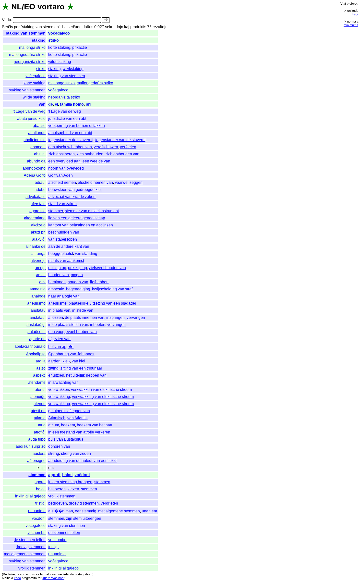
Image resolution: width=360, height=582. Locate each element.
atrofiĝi (40, 432)
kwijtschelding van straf (112, 289)
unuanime (37, 511)
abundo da (36, 161)
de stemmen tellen (64, 533)
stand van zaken (62, 204)
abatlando (37, 133)
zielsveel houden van (107, 268)
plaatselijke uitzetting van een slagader (102, 303)
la (18, 574)
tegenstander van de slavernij (120, 140)
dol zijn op (57, 268)
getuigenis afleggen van (69, 411)
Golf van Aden (60, 175)
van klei (78, 361)
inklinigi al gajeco (30, 496)
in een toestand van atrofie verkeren (79, 432)
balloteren (57, 489)
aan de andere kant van (68, 246)
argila (41, 361)
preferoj (352, 3)
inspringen (115, 317)
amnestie (56, 289)
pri (88, 104)
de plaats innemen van (84, 317)
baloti (67, 475)
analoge (38, 296)
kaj (126, 27)
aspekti (39, 375)
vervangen (136, 317)
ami (42, 282)
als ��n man (60, 511)
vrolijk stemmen (61, 496)
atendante (37, 382)
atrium (53, 425)
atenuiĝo (38, 397)
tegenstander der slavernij (70, 140)
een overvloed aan (64, 161)
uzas (35, 574)
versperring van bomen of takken (76, 126)
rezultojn (160, 27)
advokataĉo (35, 197)
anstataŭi (38, 317)
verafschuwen (106, 147)
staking (39, 40)
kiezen (73, 489)
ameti (41, 275)
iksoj (355, 14)
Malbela (7, 578)
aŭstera (39, 453)
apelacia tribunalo (30, 346)
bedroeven (57, 503)
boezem (68, 425)
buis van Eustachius (65, 439)
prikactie (79, 47)
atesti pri (38, 411)
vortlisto (25, 574)
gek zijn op (77, 268)
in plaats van (59, 310)
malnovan (50, 574)
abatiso (39, 126)
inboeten (97, 324)
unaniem (149, 511)
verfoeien (128, 147)
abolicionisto (35, 140)
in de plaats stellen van (68, 324)
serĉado (75, 27)
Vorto (6, 20)
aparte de (37, 339)
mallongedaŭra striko (27, 54)
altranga (38, 253)
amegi (40, 268)
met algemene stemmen (119, 511)
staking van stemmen (26, 33)
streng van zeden (76, 453)
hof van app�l (60, 347)
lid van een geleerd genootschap (76, 218)
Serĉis (7, 27)
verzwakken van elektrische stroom (101, 389)
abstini (40, 154)
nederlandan (66, 574)
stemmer (55, 211)
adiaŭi (40, 182)
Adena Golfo (35, 175)
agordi (54, 475)
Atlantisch (56, 418)
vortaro (51, 6)
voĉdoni (82, 475)
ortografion (83, 574)
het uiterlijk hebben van (86, 375)
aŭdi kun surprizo (31, 446)
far (39, 578)
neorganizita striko (30, 62)
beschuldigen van (63, 232)
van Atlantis (77, 418)
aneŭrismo (36, 303)
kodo (17, 578)
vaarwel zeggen (129, 182)
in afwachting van (63, 382)
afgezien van (59, 339)
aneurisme (57, 303)
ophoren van (59, 446)
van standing (86, 253)
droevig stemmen (84, 503)
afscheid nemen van (95, 182)
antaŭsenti (36, 332)
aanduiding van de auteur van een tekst (82, 460)
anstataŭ (38, 310)
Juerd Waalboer (53, 578)
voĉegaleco (59, 33)
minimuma (351, 25)
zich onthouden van (122, 154)
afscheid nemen (62, 182)
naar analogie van (64, 296)
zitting (53, 368)
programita (29, 578)
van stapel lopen (62, 239)
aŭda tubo (37, 439)
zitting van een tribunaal (81, 368)
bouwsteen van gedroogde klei (75, 189)
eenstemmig (85, 511)
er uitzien (56, 375)
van (42, 104)
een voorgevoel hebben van (72, 332)
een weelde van (96, 161)
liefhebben (99, 282)
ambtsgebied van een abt (70, 133)
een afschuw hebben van (70, 147)
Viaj (343, 3)
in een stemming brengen (70, 482)
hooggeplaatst (60, 253)
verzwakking (59, 397)
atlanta (40, 418)
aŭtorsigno (36, 460)
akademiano (35, 218)
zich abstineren (61, 154)
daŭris (88, 27)
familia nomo (72, 104)
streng (53, 453)
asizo (41, 368)
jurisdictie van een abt (67, 118)
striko (53, 40)
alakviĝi (39, 239)
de (50, 104)
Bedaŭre (9, 574)
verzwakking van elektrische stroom (103, 397)
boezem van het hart (94, 425)
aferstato (38, 204)
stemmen (37, 475)
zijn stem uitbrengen (83, 518)
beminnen (57, 282)
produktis (138, 27)
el (56, 104)
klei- (66, 361)
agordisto (37, 211)
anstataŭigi (36, 324)
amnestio (38, 289)
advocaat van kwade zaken (72, 197)
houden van (58, 275)
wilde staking (59, 62)
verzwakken (58, 389)
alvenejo (38, 261)
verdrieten (109, 503)
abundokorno (34, 168)
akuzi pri (38, 232)
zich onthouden (90, 154)
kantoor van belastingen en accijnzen (80, 225)
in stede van (82, 310)
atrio (42, 425)
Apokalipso (36, 354)
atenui (40, 389)
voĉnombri (36, 533)
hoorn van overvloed (66, 168)
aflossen (55, 317)
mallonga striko (32, 47)
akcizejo (38, 225)
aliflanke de (35, 246)
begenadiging (78, 289)
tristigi (40, 503)
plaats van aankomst (66, 261)
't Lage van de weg (29, 111)
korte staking (59, 47)
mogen (77, 275)
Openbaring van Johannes (71, 354)
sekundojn (114, 27)
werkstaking (73, 69)
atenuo (40, 404)
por (17, 27)
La (64, 27)
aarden (54, 361)
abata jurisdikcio (31, 118)
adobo (40, 189)
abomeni (38, 147)
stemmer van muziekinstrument (92, 211)
